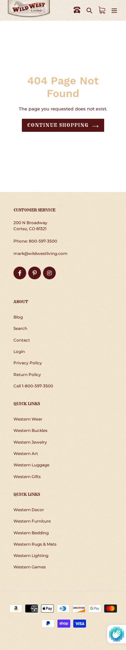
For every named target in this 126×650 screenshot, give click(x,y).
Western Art (25, 453)
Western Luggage (31, 464)
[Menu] (114, 10)
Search (20, 328)
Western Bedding (31, 532)
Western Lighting (30, 555)
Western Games (29, 566)
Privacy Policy (27, 362)
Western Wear (27, 419)
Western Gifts (27, 476)
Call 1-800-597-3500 (33, 385)
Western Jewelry (30, 442)
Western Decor (28, 509)
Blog (18, 316)
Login (19, 351)
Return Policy (27, 374)
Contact (21, 340)
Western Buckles (30, 430)
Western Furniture (32, 521)
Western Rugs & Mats (34, 544)
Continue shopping (57, 125)
